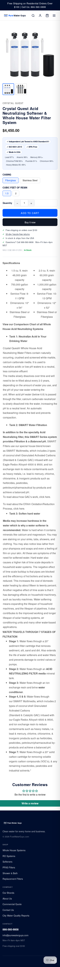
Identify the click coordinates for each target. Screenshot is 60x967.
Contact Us (8, 910)
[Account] (40, 15)
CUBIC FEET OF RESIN (15, 187)
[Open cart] (47, 15)
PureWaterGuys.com (19, 836)
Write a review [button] (30, 803)
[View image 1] (8, 89)
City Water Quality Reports (16, 915)
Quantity (7, 202)
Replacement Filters (13, 878)
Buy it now (30, 222)
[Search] (33, 15)
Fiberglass (10, 180)
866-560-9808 (11, 929)
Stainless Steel (30, 180)
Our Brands (8, 892)
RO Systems (9, 856)
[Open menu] (54, 15)
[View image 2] (21, 89)
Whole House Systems (14, 850)
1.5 (6, 193)
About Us (7, 898)
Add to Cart (30, 213)
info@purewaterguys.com (15, 935)
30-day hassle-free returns (18, 234)
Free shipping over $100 (14, 945)
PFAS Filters (9, 867)
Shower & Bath (10, 873)
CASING (7, 174)
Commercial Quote (12, 904)
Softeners (7, 861)
